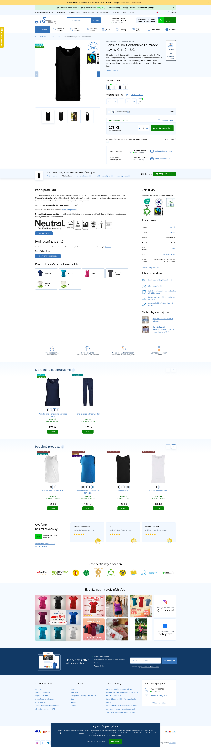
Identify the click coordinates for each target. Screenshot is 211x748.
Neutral (172, 227)
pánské (172, 232)
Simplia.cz (172, 743)
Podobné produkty (123, 176)
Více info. (108, 247)
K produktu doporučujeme (103, 176)
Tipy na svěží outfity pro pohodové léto (120, 712)
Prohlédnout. (137, 3)
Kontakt (132, 12)
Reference (116, 12)
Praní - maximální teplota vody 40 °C (160, 280)
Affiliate (73, 702)
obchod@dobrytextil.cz (163, 151)
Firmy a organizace (103, 12)
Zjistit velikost (43, 233)
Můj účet (173, 12)
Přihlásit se (169, 660)
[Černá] (108, 87)
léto (173, 248)
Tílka (58, 37)
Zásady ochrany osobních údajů (47, 706)
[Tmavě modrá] (89, 487)
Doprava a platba (74, 12)
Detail (52, 431)
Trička (52, 37)
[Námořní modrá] (120, 87)
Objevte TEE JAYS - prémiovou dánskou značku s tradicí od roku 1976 (163, 329)
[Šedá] (86, 487)
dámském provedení (70, 209)
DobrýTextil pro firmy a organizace (83, 696)
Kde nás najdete (160, 703)
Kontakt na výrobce (149, 267)
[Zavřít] (209, 3)
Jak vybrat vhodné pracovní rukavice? (120, 689)
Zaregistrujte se (102, 7)
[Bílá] (114, 87)
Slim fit (172, 254)
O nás (73, 689)
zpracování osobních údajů (149, 667)
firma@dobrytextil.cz (162, 158)
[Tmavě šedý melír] (128, 487)
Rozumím (115, 741)
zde (104, 741)
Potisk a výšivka (88, 12)
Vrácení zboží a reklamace (44, 699)
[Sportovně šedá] (125, 87)
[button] (98, 74)
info (128, 112)
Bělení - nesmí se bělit (155, 286)
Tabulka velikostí (137, 95)
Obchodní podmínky (42, 692)
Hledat (96, 20)
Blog (124, 12)
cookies (81, 733)
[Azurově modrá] (92, 487)
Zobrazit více (111, 70)
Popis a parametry (52, 176)
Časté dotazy (60, 12)
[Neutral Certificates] (73, 224)
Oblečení (43, 37)
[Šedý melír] (124, 487)
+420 (119, 20)
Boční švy (166, 254)
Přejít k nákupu (166, 174)
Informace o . (145, 667)
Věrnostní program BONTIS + (45, 709)
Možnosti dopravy (168, 120)
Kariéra (73, 706)
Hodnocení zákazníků (82, 176)
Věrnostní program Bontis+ (44, 12)
